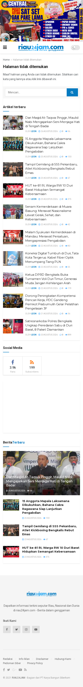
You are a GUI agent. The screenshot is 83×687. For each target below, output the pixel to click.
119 (69, 288)
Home (6, 59)
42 (68, 224)
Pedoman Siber (12, 663)
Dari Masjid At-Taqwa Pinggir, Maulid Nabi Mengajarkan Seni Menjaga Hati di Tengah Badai (52, 122)
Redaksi (7, 658)
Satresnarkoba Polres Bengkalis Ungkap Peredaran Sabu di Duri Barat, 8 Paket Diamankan (48, 325)
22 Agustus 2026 (49, 224)
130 (69, 157)
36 (68, 314)
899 (69, 335)
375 (69, 199)
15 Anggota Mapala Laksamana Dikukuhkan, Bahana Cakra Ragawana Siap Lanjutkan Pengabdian (45, 507)
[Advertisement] (41, 406)
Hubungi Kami (63, 658)
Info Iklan (24, 658)
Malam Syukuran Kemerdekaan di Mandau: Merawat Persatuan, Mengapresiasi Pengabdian (50, 236)
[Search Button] (72, 92)
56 (68, 131)
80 (68, 246)
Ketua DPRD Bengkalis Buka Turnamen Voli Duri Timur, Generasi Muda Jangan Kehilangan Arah (51, 279)
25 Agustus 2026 (49, 157)
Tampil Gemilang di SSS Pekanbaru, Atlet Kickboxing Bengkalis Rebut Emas (51, 168)
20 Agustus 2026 (49, 335)
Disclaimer (42, 658)
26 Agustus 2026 (49, 131)
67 (68, 178)
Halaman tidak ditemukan (27, 59)
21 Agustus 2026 (49, 314)
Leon (33, 131)
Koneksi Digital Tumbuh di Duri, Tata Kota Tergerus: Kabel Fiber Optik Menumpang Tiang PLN (51, 257)
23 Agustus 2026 (49, 178)
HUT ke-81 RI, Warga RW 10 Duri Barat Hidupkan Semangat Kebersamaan (49, 190)
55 (68, 267)
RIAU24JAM (18, 677)
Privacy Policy (35, 663)
